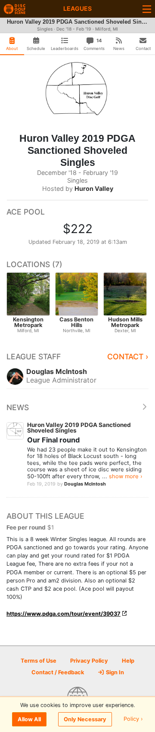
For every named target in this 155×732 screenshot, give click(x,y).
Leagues (77, 8)
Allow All (29, 719)
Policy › (133, 719)
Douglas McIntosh (85, 484)
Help (128, 660)
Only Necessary (85, 719)
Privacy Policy (89, 660)
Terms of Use (38, 660)
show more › (126, 476)
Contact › (128, 356)
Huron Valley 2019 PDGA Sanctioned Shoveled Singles (79, 427)
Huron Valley (93, 188)
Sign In (114, 672)
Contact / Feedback (57, 672)
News (17, 407)
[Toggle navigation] (147, 8)
